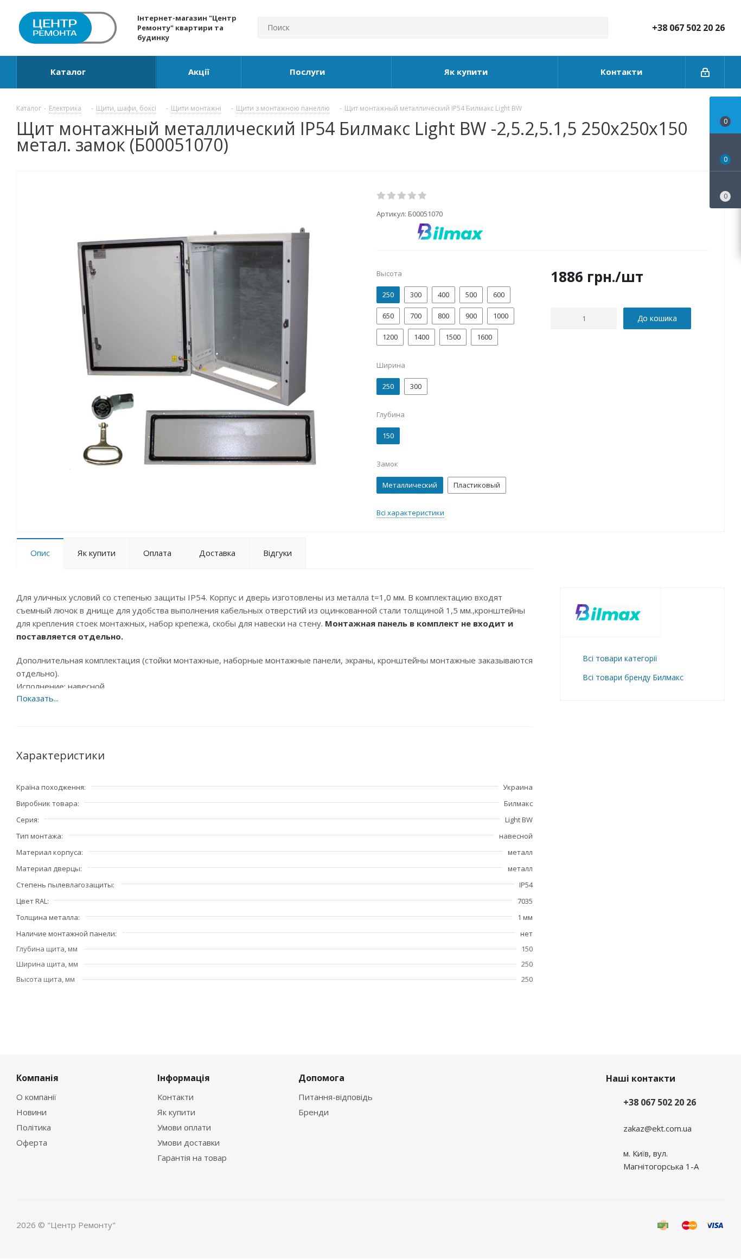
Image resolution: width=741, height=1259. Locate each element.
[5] (423, 195)
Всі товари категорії (620, 658)
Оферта (31, 1142)
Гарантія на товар (192, 1157)
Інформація (183, 1078)
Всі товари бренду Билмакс (633, 677)
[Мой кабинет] (705, 72)
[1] (381, 195)
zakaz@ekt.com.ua (657, 1128)
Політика (33, 1127)
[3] (402, 195)
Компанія (37, 1078)
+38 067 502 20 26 (688, 28)
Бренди (313, 1112)
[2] (392, 195)
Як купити (176, 1112)
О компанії (36, 1096)
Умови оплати (184, 1127)
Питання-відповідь (335, 1096)
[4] (412, 195)
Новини (31, 1112)
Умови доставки (188, 1142)
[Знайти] (595, 28)
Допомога (321, 1078)
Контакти (175, 1096)
